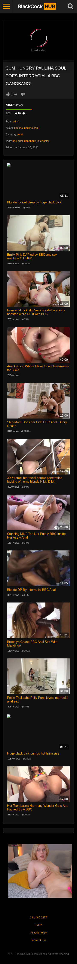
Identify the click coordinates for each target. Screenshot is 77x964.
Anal (20, 134)
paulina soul (31, 128)
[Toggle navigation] (6, 6)
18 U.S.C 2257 (38, 917)
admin (16, 121)
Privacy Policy (38, 932)
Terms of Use (38, 940)
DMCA (38, 925)
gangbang (30, 141)
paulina (18, 128)
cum (20, 141)
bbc (14, 141)
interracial (43, 141)
